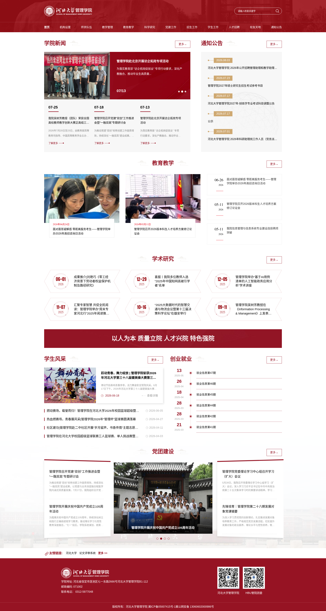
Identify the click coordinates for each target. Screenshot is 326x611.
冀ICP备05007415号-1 (162, 606)
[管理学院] (68, 11)
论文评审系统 (87, 553)
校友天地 (255, 27)
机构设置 (65, 27)
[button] (179, 91)
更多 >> (102, 553)
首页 (47, 27)
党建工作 (170, 27)
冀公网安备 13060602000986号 (195, 606)
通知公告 (276, 27)
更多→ (183, 44)
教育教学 (128, 27)
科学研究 (149, 27)
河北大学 (71, 553)
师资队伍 (86, 27)
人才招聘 (234, 27)
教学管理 (107, 27)
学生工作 (213, 27)
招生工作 (192, 27)
